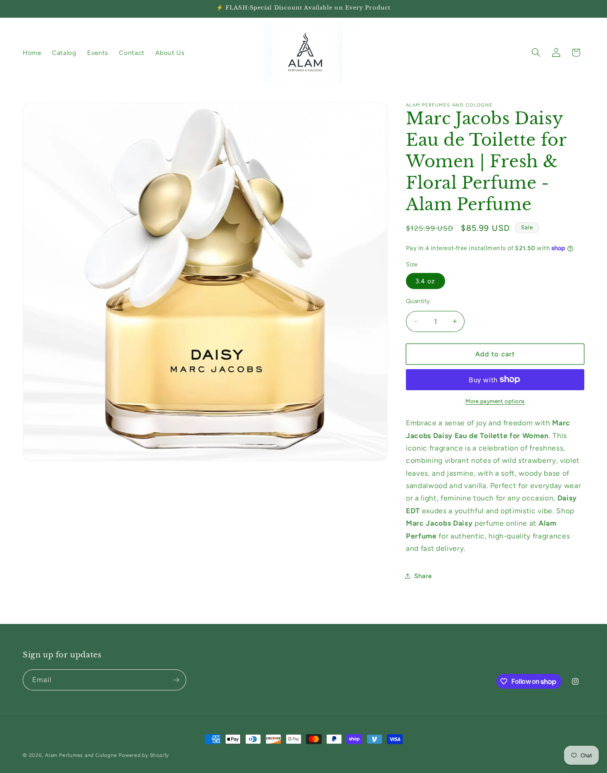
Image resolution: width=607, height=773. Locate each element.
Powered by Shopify (144, 755)
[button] (536, 52)
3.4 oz (425, 281)
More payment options (495, 401)
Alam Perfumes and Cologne (81, 755)
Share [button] (423, 575)
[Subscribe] (176, 680)
